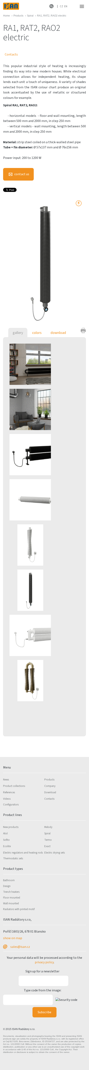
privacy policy (44, 962)
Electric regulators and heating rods (23, 853)
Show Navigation (82, 6)
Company (49, 786)
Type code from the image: (42, 990)
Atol (5, 833)
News (6, 780)
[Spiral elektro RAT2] (41, 409)
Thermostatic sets (13, 858)
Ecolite (7, 846)
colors (37, 332)
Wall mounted (11, 903)
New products (10, 827)
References (9, 792)
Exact (47, 846)
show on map (12, 938)
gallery (18, 332)
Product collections (14, 786)
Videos (7, 799)
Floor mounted (11, 898)
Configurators (11, 804)
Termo (48, 840)
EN (65, 6)
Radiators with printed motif (19, 909)
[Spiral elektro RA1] (41, 499)
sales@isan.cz (20, 947)
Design (7, 886)
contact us (21, 174)
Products (49, 780)
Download (50, 792)
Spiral (47, 833)
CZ (61, 6)
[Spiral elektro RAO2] (41, 364)
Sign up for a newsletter (42, 971)
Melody (48, 827)
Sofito (6, 840)
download (58, 332)
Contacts (11, 54)
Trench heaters (11, 892)
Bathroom (9, 880)
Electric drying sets (54, 853)
